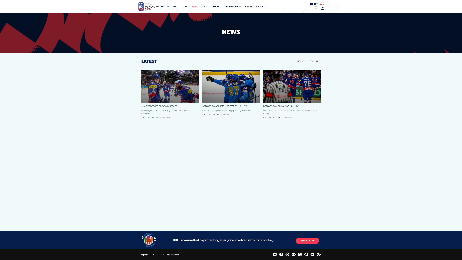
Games (176, 7)
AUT (142, 118)
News (195, 7)
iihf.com (165, 7)
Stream (249, 7)
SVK (157, 118)
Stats (204, 7)
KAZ (152, 118)
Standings (216, 7)
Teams (186, 7)
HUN (147, 118)
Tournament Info (232, 7)
